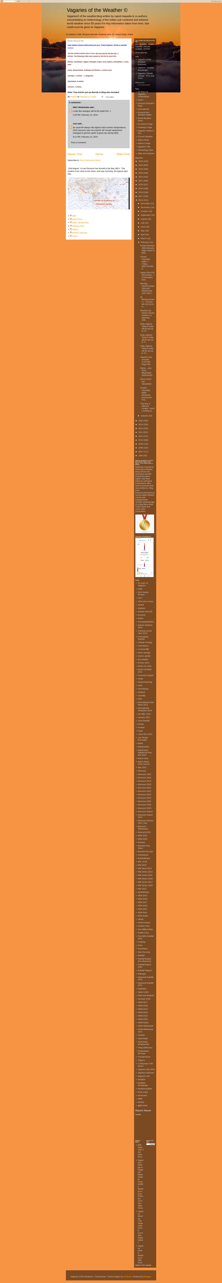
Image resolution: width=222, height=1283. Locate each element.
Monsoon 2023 (144, 794)
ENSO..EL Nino (144, 666)
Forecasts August (145, 675)
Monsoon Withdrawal (143, 827)
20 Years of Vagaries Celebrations (143, 94)
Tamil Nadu (143, 1038)
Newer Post (75, 154)
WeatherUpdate (145, 1089)
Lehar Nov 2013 (145, 734)
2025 (140, 165)
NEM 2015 (142, 895)
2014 (140, 424)
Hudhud (141, 692)
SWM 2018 (143, 1006)
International (143, 109)
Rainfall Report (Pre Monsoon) (144, 960)
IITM (140, 699)
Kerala (141, 724)
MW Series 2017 (145, 882)
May (143, 231)
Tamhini (141, 1035)
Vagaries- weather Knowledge (146, 69)
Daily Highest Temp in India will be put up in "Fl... (146, 327)
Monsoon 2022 (144, 791)
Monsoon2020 (144, 832)
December (146, 203)
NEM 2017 (142, 902)
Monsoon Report (145, 811)
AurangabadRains (146, 622)
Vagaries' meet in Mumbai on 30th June (140, 1254)
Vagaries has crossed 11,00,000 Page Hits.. (146, 360)
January (145, 416)
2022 (140, 177)
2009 (140, 444)
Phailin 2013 (143, 933)
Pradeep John (78, 226)
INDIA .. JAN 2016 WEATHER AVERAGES (146, 371)
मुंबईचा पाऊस (142, 1105)
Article (140, 618)
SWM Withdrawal (145, 1026)
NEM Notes (143, 916)
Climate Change (145, 642)
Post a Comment (78, 142)
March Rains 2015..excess (144, 763)
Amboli (141, 605)
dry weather (143, 659)
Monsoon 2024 (144, 798)
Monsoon (142, 771)
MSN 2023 (142, 835)
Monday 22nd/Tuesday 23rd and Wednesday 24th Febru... (147, 288)
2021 (140, 181)
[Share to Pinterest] (113, 97)
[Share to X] (109, 97)
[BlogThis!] (108, 97)
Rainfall (141, 955)
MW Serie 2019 (145, 868)
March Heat (143, 758)
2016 (140, 200)
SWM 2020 (143, 1012)
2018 (140, 192)
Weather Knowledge (143, 1084)
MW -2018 (142, 862)
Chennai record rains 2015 (145, 632)
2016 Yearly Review (143, 593)
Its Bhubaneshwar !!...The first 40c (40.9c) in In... (147, 302)
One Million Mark (145, 929)
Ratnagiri (142, 974)
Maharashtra (143, 747)
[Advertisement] (146, 1128)
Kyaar (140, 731)
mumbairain (143, 855)
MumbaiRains (144, 858)
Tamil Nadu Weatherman (143, 1043)
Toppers (141, 1060)
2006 (140, 455)
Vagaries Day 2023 (146, 1069)
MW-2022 (142, 889)
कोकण (140, 1099)
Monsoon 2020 (144, 784)
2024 (140, 169)
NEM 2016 (142, 899)
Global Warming (145, 682)
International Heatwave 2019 (145, 709)
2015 (140, 421)
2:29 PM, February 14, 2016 (85, 115)
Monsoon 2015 (144, 774)
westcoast (142, 1095)
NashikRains (143, 892)
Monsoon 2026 (144, 805)
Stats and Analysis (146, 153)
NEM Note (142, 912)
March (144, 238)
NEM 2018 (142, 906)
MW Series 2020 (145, 885)
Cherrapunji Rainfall (143, 638)
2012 (140, 432)
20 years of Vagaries (143, 584)
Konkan (141, 727)
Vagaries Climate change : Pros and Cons (146, 75)
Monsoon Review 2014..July (145, 821)
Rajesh (75, 229)
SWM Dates (143, 1022)
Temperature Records (143, 1052)
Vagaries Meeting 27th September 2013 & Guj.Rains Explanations (140, 1227)
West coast (143, 1092)
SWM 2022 (143, 1016)
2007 (140, 452)
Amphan (141, 608)
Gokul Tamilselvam (80, 222)
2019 (140, 188)
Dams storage (144, 653)
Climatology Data (145, 150)
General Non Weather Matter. (145, 113)
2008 (140, 448)
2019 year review (145, 601)
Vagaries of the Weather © (97, 10)
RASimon (128, 1276)
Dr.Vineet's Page (145, 124)
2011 (140, 436)
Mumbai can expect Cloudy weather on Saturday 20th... (147, 315)
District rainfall (144, 656)
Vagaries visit (144, 1076)
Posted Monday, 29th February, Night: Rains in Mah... (147, 249)
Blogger (147, 1276)
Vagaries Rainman (146, 1073)
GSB (74, 216)
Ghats (140, 679)
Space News (143, 140)
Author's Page (144, 143)
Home (99, 154)
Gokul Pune (77, 219)
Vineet (74, 236)
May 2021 (142, 767)
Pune (140, 945)
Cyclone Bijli (143, 649)
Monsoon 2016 (144, 778)
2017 (140, 196)
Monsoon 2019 (144, 781)
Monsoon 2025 (144, 801)
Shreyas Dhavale (79, 233)
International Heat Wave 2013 (146, 703)
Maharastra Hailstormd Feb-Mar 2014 (145, 752)
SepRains (142, 989)
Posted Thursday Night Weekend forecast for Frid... (146, 394)
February (145, 242)
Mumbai (141, 842)
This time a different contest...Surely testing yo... (147, 407)
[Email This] (106, 97)
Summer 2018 (144, 999)
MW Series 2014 (145, 872)
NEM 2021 (142, 909)
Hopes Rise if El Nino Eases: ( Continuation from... (147, 276)
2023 (140, 173)
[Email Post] (102, 97)
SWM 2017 (143, 1002)
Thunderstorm (144, 1057)
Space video (143, 992)
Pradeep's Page (145, 127)
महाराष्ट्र (141, 1102)
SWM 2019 (143, 1009)
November (146, 207)
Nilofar (141, 919)
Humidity (142, 695)
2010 (140, 440)
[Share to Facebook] (111, 97)
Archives (142, 615)
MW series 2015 (145, 875)
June (143, 227)
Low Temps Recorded (143, 738)
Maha (140, 743)
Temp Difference (145, 1048)
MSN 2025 (142, 839)
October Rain (144, 926)
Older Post (123, 154)
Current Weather (145, 136)
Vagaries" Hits (144, 147)
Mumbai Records (145, 851)
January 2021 (144, 717)
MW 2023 (142, 865)
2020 (140, 184)
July (143, 223)
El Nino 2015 (143, 663)
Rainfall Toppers (145, 970)
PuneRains (143, 949)
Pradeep (141, 942)
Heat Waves (143, 689)
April (143, 234)
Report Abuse (143, 1110)
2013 (140, 428)
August (144, 219)
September (146, 215)
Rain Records (144, 952)
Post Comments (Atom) (90, 160)
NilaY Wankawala (81, 107)
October (144, 211)
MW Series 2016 (145, 879)
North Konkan (144, 922)
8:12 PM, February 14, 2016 (85, 137)
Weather (141, 1079)
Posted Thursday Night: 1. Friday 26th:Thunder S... (147, 263)
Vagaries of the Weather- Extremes (144, 61)
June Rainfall (143, 721)
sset (75, 124)
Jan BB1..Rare (144, 714)
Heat (140, 685)
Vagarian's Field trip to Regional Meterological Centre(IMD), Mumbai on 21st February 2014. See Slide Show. (140, 1184)
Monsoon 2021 (144, 788)
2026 (140, 161)
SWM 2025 (143, 1019)
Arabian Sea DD (145, 611)
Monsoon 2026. (145, 808)
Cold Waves (143, 646)
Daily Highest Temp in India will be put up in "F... (146, 338)
